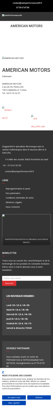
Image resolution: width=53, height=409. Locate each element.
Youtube (43, 135)
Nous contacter (12, 206)
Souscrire (9, 283)
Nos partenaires (12, 193)
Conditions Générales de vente (19, 197)
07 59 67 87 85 (22, 7)
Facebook (10, 135)
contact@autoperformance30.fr (27, 3)
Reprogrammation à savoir (17, 188)
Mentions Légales (13, 202)
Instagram (26, 135)
